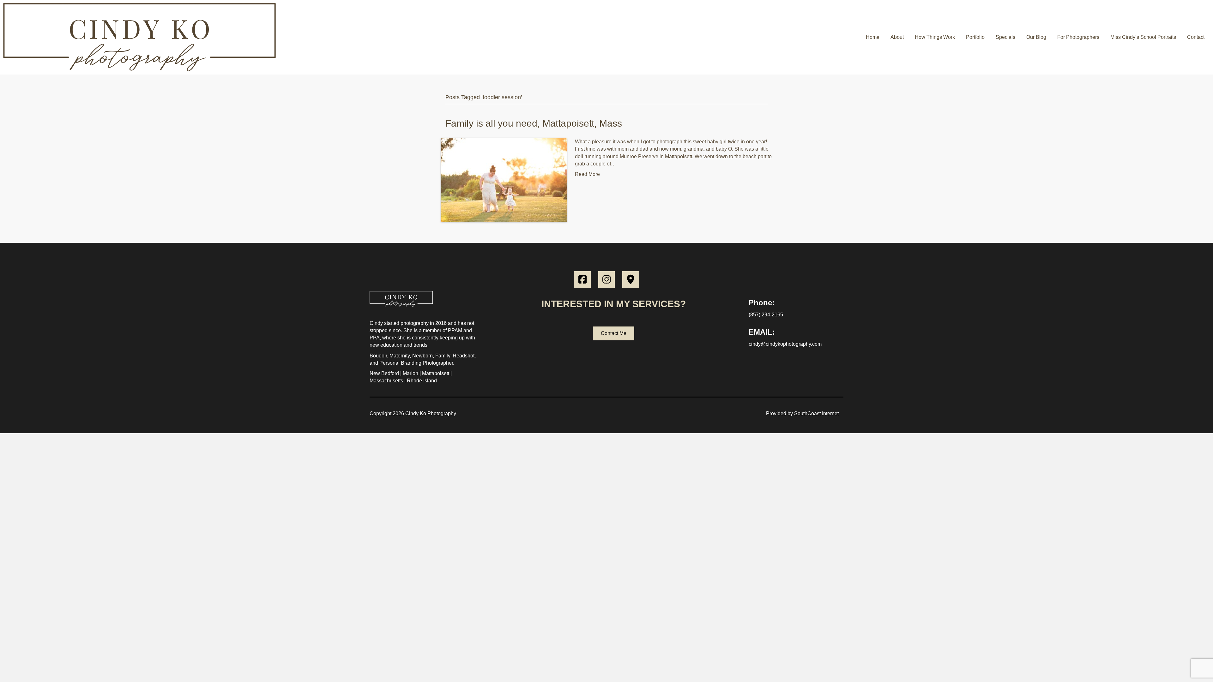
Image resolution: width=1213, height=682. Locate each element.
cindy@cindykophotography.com (785, 344)
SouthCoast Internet (816, 413)
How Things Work (935, 37)
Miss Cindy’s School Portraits (1143, 37)
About (897, 37)
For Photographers (1078, 37)
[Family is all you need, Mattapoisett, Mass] (504, 179)
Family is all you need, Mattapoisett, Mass (533, 123)
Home (872, 37)
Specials (1005, 37)
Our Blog (1036, 37)
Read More (587, 174)
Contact (1195, 37)
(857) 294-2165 (766, 314)
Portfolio (975, 37)
